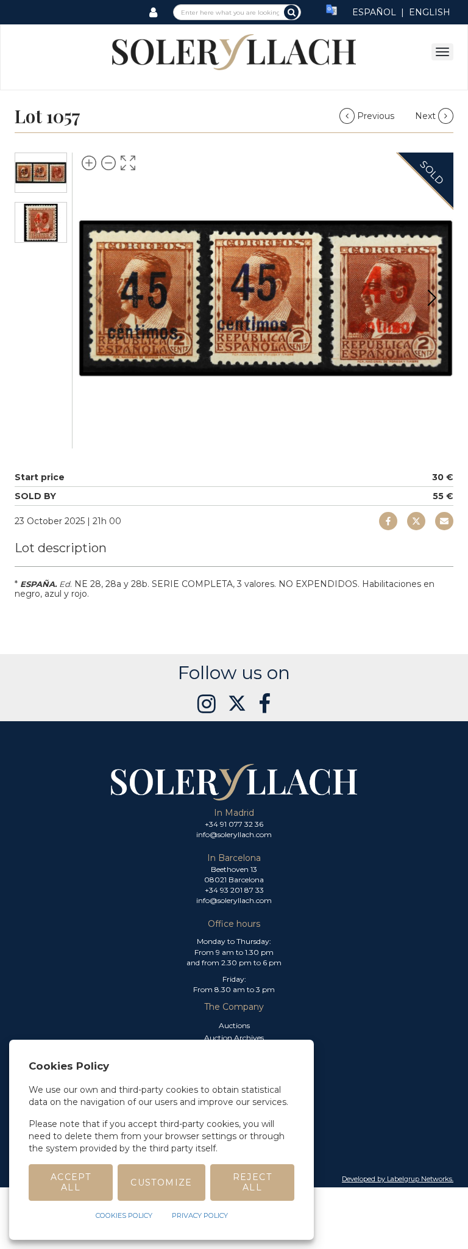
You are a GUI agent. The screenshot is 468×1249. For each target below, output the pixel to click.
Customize (161, 1182)
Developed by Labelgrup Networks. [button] (397, 1179)
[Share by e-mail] (388, 521)
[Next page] (432, 298)
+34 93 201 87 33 (234, 889)
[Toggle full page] (128, 163)
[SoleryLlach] (234, 51)
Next (426, 115)
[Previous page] (99, 298)
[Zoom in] (89, 163)
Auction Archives (234, 1037)
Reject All (252, 1182)
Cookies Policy (124, 1215)
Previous (376, 115)
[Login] (153, 12)
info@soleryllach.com (234, 834)
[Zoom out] (108, 163)
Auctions (234, 1025)
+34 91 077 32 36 (234, 824)
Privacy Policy (200, 1215)
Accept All (71, 1182)
